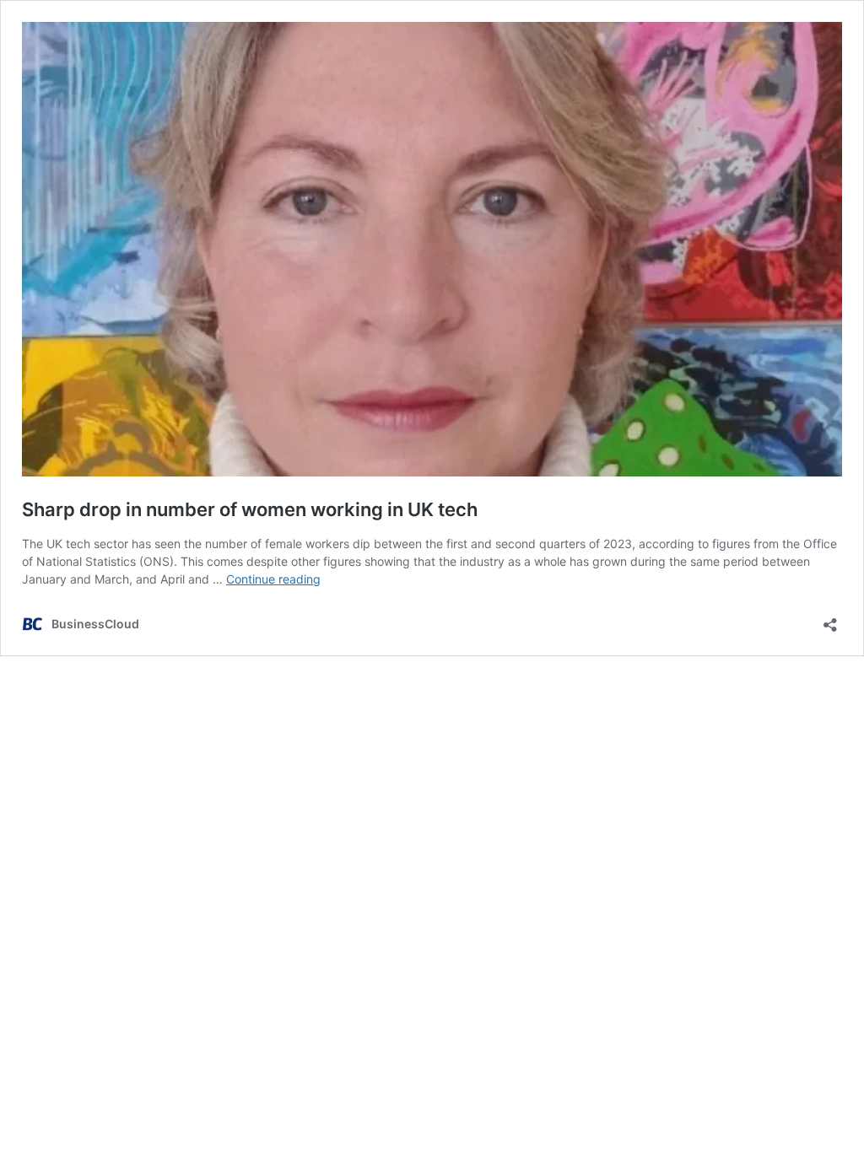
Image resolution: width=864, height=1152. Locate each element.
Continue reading (273, 579)
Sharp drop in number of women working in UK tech (250, 509)
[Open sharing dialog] (830, 619)
